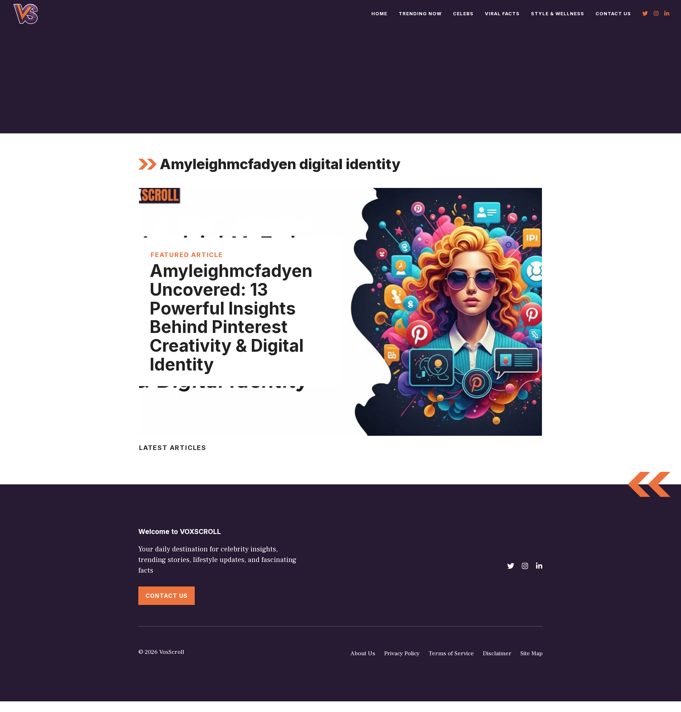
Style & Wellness (557, 13)
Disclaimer (497, 653)
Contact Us (613, 13)
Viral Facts (502, 13)
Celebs (463, 13)
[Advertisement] (340, 80)
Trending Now (420, 13)
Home (379, 13)
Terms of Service (451, 653)
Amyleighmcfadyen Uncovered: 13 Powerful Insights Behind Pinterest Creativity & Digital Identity (231, 317)
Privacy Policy (402, 653)
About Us (362, 653)
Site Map (531, 653)
